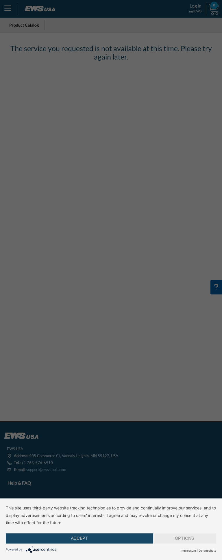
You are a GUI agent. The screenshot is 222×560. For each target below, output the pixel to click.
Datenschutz (207, 550)
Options (184, 538)
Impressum (188, 550)
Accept (79, 538)
